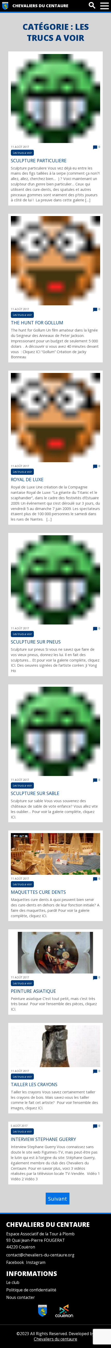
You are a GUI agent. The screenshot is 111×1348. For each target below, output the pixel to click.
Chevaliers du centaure (40, 5)
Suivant (57, 1198)
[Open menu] (104, 6)
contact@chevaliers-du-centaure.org (40, 1255)
